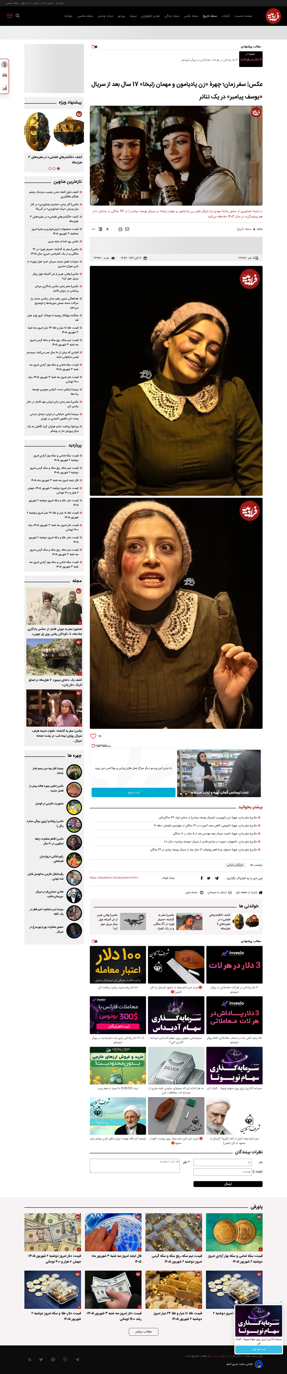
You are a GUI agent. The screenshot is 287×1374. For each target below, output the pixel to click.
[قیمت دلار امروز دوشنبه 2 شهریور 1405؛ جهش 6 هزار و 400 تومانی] (52, 1232)
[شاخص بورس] (5, 88)
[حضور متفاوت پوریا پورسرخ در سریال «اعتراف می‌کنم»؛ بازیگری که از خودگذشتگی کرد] (73, 931)
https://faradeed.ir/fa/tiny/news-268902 (114, 878)
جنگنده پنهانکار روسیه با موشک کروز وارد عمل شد (52, 317)
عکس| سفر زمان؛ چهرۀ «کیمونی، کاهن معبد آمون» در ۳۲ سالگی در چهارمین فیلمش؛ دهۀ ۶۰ (205, 825)
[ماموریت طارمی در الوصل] (73, 807)
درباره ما (60, 3)
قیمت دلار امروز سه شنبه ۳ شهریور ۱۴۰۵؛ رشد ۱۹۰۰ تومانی (53, 379)
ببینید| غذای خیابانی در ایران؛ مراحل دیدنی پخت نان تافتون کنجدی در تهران (54, 416)
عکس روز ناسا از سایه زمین (63, 241)
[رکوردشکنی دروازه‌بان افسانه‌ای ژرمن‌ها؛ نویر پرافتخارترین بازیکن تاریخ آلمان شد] (73, 860)
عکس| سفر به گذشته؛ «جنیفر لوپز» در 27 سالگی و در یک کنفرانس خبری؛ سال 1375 (163, 924)
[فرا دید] (273, 16)
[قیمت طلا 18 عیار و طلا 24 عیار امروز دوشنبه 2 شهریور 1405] (173, 1290)
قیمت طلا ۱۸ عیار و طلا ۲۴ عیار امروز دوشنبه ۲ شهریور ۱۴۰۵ (52, 515)
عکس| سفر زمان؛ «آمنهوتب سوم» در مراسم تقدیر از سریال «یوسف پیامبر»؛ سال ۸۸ (210, 841)
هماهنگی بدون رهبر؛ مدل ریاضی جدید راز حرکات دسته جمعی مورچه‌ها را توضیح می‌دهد (54, 303)
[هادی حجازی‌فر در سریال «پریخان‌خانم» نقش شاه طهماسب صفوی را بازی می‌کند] (73, 895)
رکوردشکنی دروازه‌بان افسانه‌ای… (51, 859)
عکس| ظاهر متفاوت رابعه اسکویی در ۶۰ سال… (49, 841)
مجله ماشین (85, 16)
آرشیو (36, 3)
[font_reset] (100, 230)
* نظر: (186, 1162)
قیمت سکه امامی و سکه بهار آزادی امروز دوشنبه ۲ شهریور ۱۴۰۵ (55, 458)
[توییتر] (209, 879)
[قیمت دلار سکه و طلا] (5, 65)
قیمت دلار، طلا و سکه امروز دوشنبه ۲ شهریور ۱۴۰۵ (53, 502)
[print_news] (120, 230)
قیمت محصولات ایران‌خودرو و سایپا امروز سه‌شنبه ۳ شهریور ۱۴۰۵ (55, 231)
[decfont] (93, 230)
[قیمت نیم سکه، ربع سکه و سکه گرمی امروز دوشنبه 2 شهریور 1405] (173, 1232)
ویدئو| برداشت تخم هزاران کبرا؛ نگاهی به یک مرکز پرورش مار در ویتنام (52, 428)
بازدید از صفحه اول (246, 892)
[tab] (58, 168)
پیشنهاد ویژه (70, 102)
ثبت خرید (133, 792)
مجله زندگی (172, 16)
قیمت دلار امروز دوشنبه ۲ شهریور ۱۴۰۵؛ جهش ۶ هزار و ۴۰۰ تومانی (53, 490)
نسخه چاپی (191, 892)
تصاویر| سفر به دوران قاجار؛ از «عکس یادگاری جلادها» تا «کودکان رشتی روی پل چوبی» (55, 632)
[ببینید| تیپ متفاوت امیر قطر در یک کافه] (73, 913)
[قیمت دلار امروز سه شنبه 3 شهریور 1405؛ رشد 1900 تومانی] (113, 1290)
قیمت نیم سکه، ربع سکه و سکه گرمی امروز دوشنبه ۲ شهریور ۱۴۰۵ (54, 470)
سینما (133, 16)
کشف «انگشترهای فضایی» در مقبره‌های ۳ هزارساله (54, 219)
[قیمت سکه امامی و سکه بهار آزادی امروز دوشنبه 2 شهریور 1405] (234, 1232)
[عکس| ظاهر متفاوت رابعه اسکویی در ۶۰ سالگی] (73, 842)
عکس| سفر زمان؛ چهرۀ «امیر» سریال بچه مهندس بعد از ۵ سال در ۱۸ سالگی (215, 833)
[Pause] (181, 794)
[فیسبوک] (202, 879)
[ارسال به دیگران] (127, 230)
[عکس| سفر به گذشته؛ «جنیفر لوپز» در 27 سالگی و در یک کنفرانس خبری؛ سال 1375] (189, 921)
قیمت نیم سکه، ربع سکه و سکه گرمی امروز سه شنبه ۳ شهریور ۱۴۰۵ (54, 342)
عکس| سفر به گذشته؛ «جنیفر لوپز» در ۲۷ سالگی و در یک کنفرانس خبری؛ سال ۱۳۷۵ (54, 251)
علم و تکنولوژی (150, 16)
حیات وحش (105, 16)
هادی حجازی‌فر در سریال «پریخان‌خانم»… (49, 894)
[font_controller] (107, 230)
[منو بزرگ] (10, 16)
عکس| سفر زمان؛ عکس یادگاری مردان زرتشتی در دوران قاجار (56, 288)
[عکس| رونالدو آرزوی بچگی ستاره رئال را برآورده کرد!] (73, 825)
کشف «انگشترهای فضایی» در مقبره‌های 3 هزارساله (219, 922)
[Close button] (281, 1302)
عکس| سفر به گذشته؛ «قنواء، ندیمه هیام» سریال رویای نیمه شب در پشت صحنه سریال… (57, 736)
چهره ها (75, 755)
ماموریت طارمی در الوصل (49, 803)
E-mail (258, 1172)
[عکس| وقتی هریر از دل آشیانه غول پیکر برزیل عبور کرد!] (133, 921)
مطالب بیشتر (143, 1331)
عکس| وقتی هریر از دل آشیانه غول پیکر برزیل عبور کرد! (107, 922)
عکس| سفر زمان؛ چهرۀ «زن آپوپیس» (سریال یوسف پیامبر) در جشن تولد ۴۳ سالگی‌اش (208, 817)
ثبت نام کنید (259, 1349)
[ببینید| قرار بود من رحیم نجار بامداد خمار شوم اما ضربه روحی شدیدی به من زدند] (73, 772)
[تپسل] (93, 746)
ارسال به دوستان (217, 892)
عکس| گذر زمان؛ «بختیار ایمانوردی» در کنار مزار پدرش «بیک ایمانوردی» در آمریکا (54, 206)
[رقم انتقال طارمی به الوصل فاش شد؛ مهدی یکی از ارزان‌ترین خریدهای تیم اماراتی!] (73, 878)
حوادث (68, 16)
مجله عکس (191, 16)
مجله (77, 581)
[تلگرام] (216, 879)
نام (261, 1162)
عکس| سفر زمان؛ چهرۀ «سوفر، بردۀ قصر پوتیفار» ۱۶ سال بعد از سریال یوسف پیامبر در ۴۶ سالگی (203, 849)
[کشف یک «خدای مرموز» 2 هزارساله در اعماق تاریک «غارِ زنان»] (54, 657)
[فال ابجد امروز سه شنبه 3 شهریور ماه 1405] (113, 1232)
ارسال (228, 1184)
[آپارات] (53, 1360)
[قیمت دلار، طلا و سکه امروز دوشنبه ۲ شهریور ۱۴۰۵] (234, 1290)
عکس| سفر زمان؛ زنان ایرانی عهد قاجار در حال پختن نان (52, 404)
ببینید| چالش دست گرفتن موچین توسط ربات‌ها (55, 391)
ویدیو (121, 16)
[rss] (29, 1360)
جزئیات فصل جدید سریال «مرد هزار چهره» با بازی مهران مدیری (52, 263)
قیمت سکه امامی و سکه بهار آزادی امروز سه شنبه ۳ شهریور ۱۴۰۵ (53, 367)
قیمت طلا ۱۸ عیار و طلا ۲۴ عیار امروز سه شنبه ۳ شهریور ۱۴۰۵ (53, 330)
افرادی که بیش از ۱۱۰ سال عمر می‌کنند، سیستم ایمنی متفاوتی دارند (52, 354)
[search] (18, 16)
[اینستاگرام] (65, 1360)
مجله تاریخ (210, 16)
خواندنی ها (249, 906)
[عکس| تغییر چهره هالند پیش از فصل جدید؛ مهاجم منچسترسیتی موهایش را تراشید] (73, 790)
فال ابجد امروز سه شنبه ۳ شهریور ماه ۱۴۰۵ (54, 480)
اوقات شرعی (12, 3)
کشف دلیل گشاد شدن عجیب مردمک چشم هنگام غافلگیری (53, 194)
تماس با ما (48, 3)
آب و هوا (25, 3)
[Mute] (186, 794)
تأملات (225, 16)
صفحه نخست (243, 16)
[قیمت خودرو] (5, 76)
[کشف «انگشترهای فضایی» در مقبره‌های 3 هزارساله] (246, 921)
